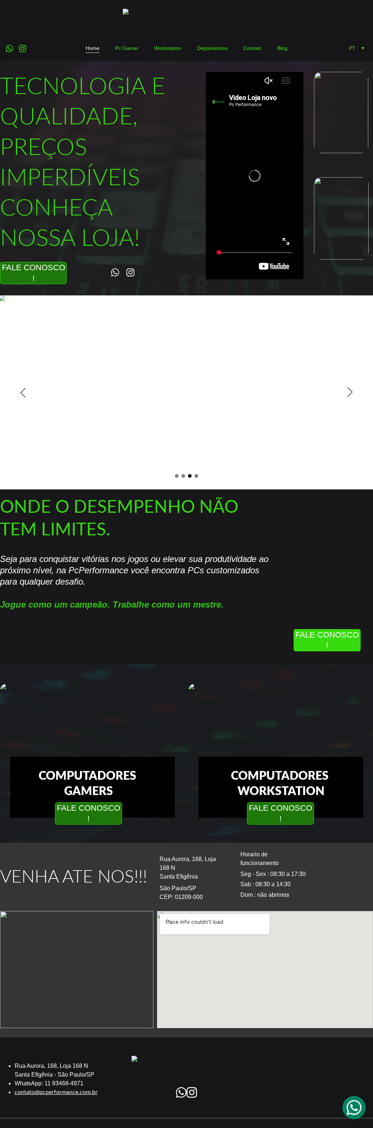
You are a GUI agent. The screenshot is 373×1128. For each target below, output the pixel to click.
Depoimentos (212, 48)
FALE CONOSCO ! (33, 273)
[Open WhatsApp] (354, 1107)
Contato (252, 48)
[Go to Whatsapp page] (12, 48)
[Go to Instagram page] (22, 48)
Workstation (167, 48)
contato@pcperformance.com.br (56, 1092)
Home (92, 48)
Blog (282, 48)
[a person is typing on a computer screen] (92, 729)
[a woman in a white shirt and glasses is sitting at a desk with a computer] (280, 729)
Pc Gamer (126, 48)
